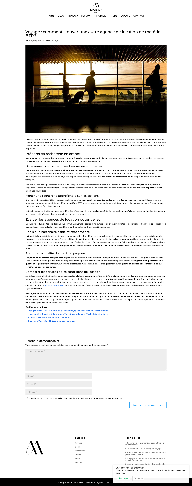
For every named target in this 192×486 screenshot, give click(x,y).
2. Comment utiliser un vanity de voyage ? (144, 449)
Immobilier (100, 16)
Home (51, 16)
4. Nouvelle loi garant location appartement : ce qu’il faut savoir (145, 459)
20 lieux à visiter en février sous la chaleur (49, 317)
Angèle (32, 40)
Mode (113, 16)
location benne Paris (55, 285)
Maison (85, 16)
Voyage (125, 16)
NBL (87, 214)
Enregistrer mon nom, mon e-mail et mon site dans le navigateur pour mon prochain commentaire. (75, 398)
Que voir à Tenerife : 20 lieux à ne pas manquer (51, 321)
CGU (108, 483)
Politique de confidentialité (70, 483)
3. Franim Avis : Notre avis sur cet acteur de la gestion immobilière (146, 453)
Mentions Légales (94, 483)
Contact (138, 16)
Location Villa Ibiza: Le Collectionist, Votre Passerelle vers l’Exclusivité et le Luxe (68, 314)
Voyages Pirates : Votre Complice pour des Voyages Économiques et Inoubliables (68, 311)
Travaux (73, 16)
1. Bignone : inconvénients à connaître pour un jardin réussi (144, 444)
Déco (61, 16)
